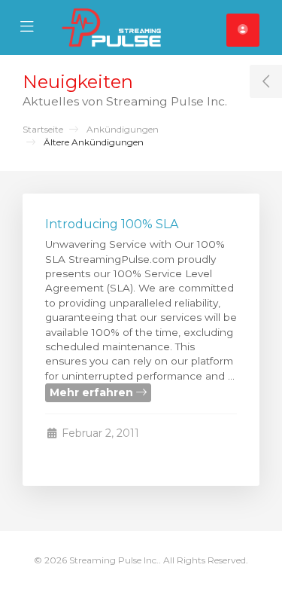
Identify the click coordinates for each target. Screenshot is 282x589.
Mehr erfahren (93, 392)
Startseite (43, 129)
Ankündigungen (122, 129)
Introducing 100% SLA (111, 224)
